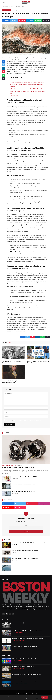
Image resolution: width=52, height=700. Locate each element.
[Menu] (3, 2)
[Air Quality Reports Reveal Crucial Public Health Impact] (6, 660)
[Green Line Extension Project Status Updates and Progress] (26, 449)
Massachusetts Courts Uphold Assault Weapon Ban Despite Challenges (27, 638)
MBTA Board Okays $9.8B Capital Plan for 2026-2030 (23, 491)
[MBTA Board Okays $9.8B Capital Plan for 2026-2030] (6, 493)
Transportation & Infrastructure (10, 465)
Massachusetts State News (18, 632)
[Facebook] (3, 61)
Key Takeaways (14, 95)
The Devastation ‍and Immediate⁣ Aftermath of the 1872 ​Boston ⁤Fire (27, 82)
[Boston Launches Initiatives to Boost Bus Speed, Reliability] (6, 479)
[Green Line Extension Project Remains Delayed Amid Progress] (6, 684)
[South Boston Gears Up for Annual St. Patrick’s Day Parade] (6, 560)
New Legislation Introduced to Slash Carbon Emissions (24, 566)
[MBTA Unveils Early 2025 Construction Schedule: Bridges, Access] (6, 676)
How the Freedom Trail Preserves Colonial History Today (38, 362)
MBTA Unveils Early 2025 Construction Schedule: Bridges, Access (26, 674)
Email (26, 525)
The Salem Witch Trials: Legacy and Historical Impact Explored (11, 362)
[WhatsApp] (3, 75)
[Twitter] (3, 64)
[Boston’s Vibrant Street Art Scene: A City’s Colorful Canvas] (6, 648)
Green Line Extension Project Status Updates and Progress (18, 467)
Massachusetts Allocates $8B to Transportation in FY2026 (24, 623)
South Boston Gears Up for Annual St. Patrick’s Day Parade (25, 558)
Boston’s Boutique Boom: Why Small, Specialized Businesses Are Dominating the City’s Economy (29, 543)
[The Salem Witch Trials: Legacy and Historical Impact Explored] (13, 352)
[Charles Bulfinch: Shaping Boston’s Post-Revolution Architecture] (13, 372)
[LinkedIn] (3, 68)
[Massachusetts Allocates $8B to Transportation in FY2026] (6, 625)
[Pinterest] (3, 71)
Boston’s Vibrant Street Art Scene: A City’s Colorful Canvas (24, 646)
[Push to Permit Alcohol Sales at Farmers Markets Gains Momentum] (6, 632)
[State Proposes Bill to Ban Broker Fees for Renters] (6, 668)
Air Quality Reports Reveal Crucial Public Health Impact (24, 658)
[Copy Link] (3, 78)
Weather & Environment (17, 660)
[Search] (48, 2)
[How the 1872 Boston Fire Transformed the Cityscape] (26, 39)
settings (37, 698)
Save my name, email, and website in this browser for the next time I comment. (23, 420)
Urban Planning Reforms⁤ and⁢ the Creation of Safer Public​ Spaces (27, 89)
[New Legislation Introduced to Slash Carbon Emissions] (6, 568)
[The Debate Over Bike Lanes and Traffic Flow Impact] (6, 486)
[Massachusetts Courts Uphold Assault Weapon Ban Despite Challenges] (6, 640)
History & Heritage (7, 10)
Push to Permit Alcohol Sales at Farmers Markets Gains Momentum (27, 630)
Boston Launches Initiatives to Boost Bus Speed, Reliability (25, 476)
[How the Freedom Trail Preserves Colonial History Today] (38, 352)
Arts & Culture (15, 648)
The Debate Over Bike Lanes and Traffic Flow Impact (23, 484)
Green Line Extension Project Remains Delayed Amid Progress (25, 681)
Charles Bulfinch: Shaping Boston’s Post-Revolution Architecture (13, 381)
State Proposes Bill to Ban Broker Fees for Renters (23, 666)
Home (3, 6)
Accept (44, 697)
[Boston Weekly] (26, 2)
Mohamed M (34, 693)
